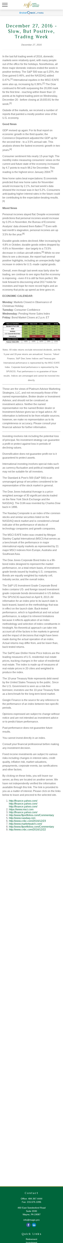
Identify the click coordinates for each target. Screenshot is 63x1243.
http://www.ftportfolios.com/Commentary (31, 815)
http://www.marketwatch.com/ (25, 823)
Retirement (31, 1239)
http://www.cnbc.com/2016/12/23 (27, 821)
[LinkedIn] (34, 1225)
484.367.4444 (35, 1198)
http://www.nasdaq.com (22, 818)
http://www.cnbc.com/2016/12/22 (27, 829)
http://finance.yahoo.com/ (23, 800)
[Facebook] (28, 1225)
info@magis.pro (31, 1220)
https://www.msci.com (21, 809)
